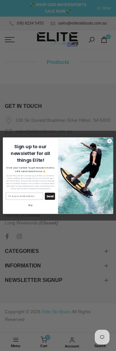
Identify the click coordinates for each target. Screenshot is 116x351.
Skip (30, 205)
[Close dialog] (109, 140)
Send (50, 196)
